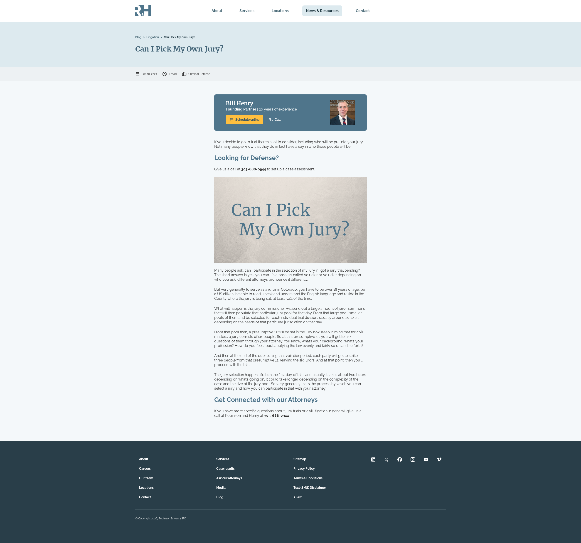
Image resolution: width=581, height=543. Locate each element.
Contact (363, 11)
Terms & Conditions (308, 478)
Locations (280, 11)
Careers (145, 468)
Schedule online (247, 119)
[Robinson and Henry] (143, 11)
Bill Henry (239, 103)
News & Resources (322, 11)
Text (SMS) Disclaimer (309, 487)
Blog (138, 37)
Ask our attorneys (229, 478)
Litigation (152, 37)
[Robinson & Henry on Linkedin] (373, 460)
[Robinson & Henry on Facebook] (399, 460)
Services (246, 11)
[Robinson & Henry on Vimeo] (439, 460)
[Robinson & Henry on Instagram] (412, 460)
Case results (225, 468)
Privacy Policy (304, 468)
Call (278, 119)
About (217, 11)
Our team (146, 478)
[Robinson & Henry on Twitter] (386, 460)
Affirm (297, 497)
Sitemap (299, 459)
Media (221, 487)
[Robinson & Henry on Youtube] (426, 460)
